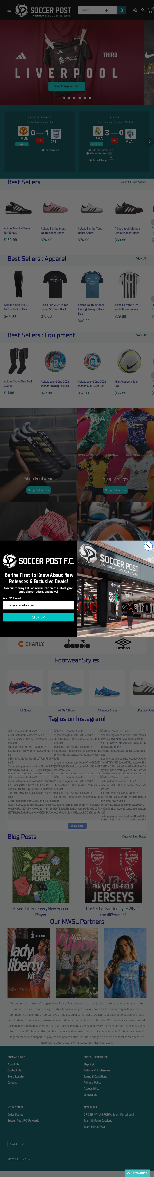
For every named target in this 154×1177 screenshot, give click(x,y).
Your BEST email (12, 598)
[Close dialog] (148, 546)
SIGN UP (38, 617)
